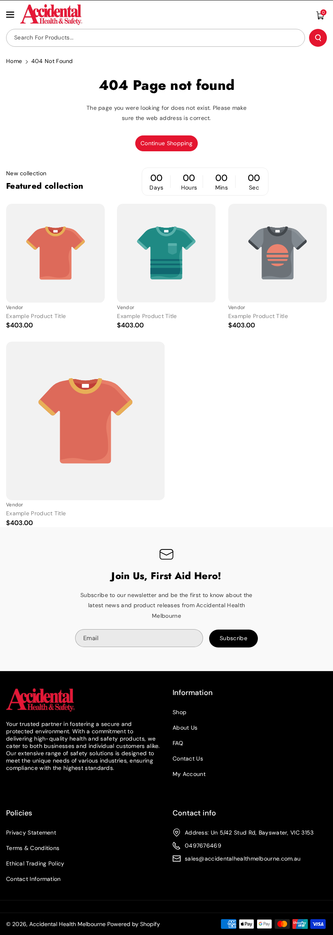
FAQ (178, 743)
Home (14, 61)
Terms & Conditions (32, 848)
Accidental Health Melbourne (67, 924)
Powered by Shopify (133, 924)
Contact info (194, 813)
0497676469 (203, 845)
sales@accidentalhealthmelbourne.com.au (243, 858)
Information (193, 692)
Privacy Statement (31, 832)
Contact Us (188, 758)
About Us (185, 727)
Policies (19, 813)
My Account (189, 774)
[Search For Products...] (318, 38)
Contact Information (33, 879)
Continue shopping (166, 143)
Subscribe (233, 638)
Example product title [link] (36, 316)
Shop (179, 712)
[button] (11, 15)
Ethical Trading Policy (35, 863)
